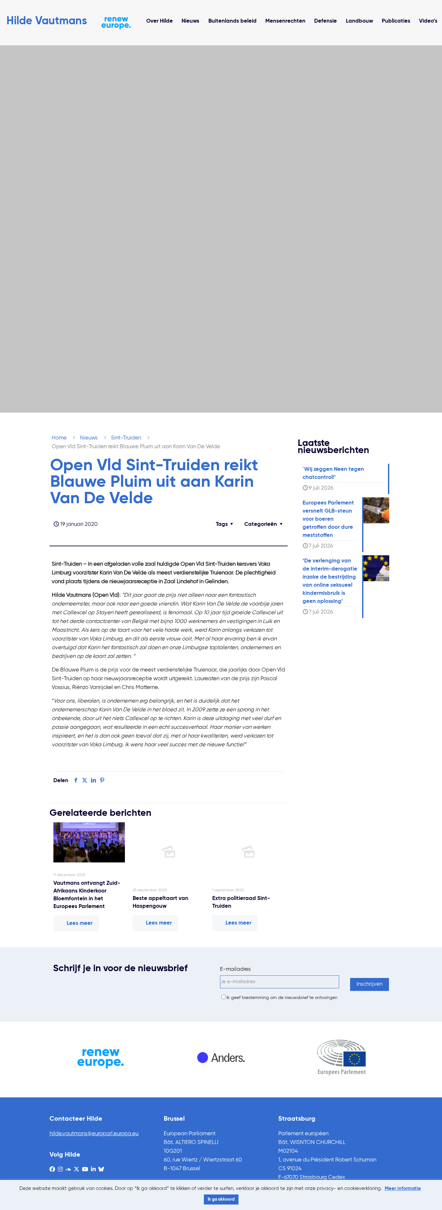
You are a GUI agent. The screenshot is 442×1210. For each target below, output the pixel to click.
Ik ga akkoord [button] (221, 1199)
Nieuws (89, 438)
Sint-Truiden (126, 438)
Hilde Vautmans (46, 21)
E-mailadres (235, 969)
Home (59, 438)
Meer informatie (403, 1188)
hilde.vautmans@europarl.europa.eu (94, 1134)
